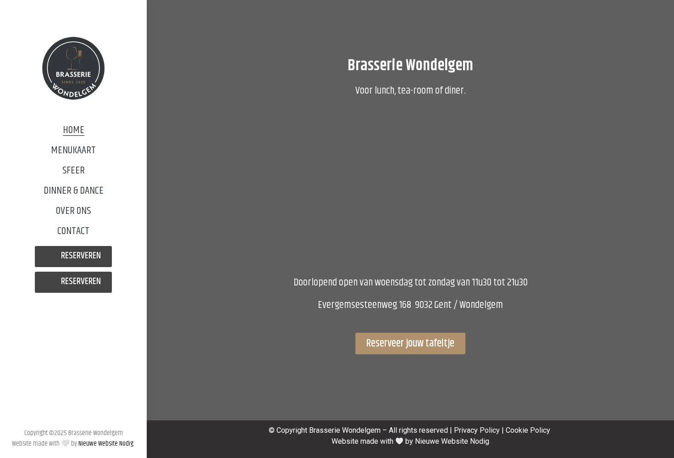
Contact (73, 231)
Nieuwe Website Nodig (106, 443)
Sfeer (73, 170)
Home (73, 130)
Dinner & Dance (74, 191)
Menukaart (73, 150)
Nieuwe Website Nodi (450, 441)
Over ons (73, 211)
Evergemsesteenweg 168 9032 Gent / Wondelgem (410, 305)
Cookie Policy (528, 430)
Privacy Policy (477, 430)
